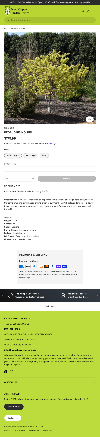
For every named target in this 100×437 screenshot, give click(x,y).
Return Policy (34, 431)
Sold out (66, 178)
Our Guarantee (19, 431)
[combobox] (50, 20)
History (7, 431)
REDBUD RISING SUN (18, 28)
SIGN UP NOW (14, 407)
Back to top (50, 306)
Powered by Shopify (35, 426)
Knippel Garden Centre (18, 426)
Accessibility (47, 431)
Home (6, 28)
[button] (88, 11)
